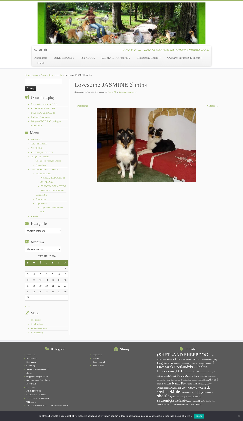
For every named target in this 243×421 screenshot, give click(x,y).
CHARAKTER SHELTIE (43, 108)
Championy (41, 165)
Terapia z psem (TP (192, 401)
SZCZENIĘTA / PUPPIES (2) (37, 398)
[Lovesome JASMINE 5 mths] (146, 144)
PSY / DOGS (88, 57)
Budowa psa (41, 199)
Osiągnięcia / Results (148, 57)
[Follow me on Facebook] (46, 50)
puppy (198, 391)
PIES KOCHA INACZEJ (43, 113)
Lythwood (212, 379)
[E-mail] (41, 50)
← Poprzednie (81, 106)
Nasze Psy (179, 383)
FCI (197, 363)
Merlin (160, 383)
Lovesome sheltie (200, 376)
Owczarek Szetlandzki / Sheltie (184, 57)
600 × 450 (111, 92)
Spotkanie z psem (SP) (178, 397)
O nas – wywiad (99, 362)
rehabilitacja (208, 392)
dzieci (193, 363)
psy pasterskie (187, 392)
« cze (27, 306)
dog (215, 359)
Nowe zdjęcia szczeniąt (51, 75)
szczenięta (165, 400)
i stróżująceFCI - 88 (191, 372)
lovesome (185, 375)
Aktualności (40, 57)
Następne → (212, 106)
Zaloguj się (36, 320)
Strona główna (31, 75)
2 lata (212, 356)
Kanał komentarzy (39, 328)
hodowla (209, 363)
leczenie (173, 376)
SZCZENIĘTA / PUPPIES (115, 57)
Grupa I (202, 363)
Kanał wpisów (37, 324)
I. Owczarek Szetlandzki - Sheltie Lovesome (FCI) (186, 367)
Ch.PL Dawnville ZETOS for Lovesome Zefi (195, 359)
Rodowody (30, 387)
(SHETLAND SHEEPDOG (182, 354)
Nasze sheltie (192, 383)
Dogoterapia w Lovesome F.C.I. (38, 369)
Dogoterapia (41, 203)
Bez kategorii (31, 358)
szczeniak (196, 396)
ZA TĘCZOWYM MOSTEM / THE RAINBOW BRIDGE (48, 406)
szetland (180, 400)
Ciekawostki (41, 195)
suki (189, 397)
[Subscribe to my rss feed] (36, 50)
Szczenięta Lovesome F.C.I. (44, 104)
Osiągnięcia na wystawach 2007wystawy (176, 387)
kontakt (167, 376)
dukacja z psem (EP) (182, 363)
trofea (203, 401)
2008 (164, 359)
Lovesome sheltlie (199, 380)
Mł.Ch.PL (167, 384)
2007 (159, 359)
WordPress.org (37, 332)
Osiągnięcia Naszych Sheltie (48, 161)
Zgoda (199, 416)
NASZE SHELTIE (43, 173)
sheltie (163, 395)
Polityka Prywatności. (41, 117)
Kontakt (41, 63)
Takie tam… (31, 402)
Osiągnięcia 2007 (205, 384)
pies (178, 391)
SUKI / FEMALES (64, 57)
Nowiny (29, 373)
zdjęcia (198, 404)
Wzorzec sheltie (98, 366)
